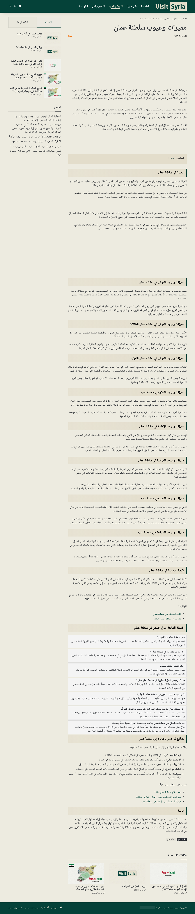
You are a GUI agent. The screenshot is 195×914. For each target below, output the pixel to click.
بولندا (18, 137)
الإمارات (34, 120)
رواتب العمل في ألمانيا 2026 (133, 887)
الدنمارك (19, 124)
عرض (172, 158)
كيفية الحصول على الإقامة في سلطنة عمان (161, 802)
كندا (12, 146)
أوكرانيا (43, 116)
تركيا (12, 136)
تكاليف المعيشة (53, 141)
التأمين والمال (98, 6)
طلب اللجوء (41, 146)
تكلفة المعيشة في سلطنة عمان (167, 614)
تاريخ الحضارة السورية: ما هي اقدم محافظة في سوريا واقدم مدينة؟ (26, 89)
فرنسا (29, 146)
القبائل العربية (32, 128)
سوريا (14, 141)
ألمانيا (50, 116)
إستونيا (17, 116)
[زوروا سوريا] (170, 6)
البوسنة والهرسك (54, 124)
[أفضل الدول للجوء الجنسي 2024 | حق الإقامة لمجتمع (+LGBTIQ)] (168, 873)
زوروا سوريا (180, 908)
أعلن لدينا (83, 6)
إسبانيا (24, 116)
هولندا (58, 155)
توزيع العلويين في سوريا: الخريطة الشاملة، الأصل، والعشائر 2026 (26, 76)
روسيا (41, 142)
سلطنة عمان (171, 839)
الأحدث (48, 22)
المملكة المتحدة (31, 132)
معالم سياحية (25, 151)
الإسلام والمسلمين (47, 120)
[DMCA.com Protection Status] (147, 908)
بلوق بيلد (12, 908)
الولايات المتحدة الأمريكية (47, 137)
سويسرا (58, 146)
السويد (42, 128)
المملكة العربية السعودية (50, 132)
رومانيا (34, 142)
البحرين (26, 120)
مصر (35, 151)
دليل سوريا (132, 6)
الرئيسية (145, 6)
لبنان (58, 151)
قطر (24, 146)
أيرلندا (36, 116)
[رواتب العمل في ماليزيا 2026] (52, 51)
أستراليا (57, 116)
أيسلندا (30, 116)
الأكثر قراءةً (22, 22)
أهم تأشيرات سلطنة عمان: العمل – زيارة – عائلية (158, 797)
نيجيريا (13, 151)
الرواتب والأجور (53, 128)
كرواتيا (18, 146)
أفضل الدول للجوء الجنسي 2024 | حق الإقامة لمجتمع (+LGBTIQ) (169, 888)
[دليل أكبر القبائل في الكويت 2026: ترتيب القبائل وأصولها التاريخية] (52, 65)
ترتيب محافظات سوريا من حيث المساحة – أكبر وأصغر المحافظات (89, 888)
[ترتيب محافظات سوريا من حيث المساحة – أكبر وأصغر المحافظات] (86, 873)
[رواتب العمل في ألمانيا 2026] (127, 873)
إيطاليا (58, 120)
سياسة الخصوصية (32, 908)
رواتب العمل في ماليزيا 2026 (29, 47)
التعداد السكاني (31, 124)
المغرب (14, 128)
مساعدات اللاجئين (46, 151)
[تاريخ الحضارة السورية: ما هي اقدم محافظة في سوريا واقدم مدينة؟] (52, 92)
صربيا (51, 146)
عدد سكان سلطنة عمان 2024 (167, 619)
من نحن (53, 908)
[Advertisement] (127, 62)
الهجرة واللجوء (116, 6)
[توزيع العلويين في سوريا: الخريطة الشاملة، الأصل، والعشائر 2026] (52, 78)
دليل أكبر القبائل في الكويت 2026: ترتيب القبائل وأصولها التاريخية (26, 62)
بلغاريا (24, 137)
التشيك (43, 124)
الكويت (21, 128)
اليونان (30, 137)
